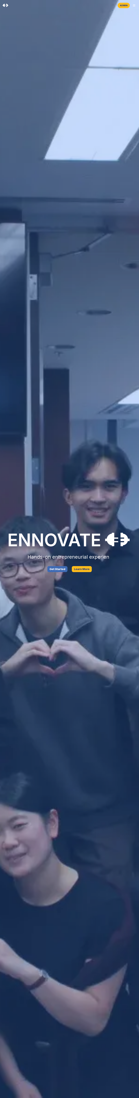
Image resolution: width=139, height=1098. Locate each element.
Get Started (57, 569)
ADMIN (124, 5)
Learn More (82, 569)
